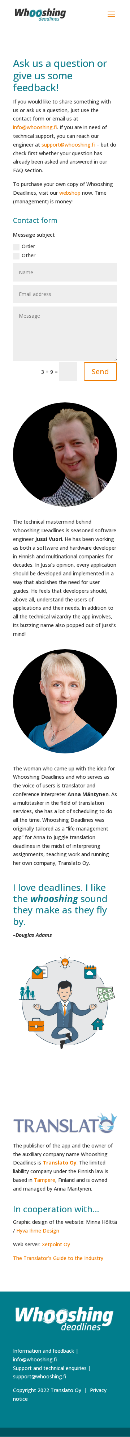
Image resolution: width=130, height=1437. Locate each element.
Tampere (44, 1179)
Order (28, 246)
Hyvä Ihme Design (37, 1230)
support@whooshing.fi (68, 144)
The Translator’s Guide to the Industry (58, 1258)
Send (100, 371)
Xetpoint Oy (56, 1244)
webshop (70, 192)
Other (28, 255)
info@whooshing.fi (35, 127)
